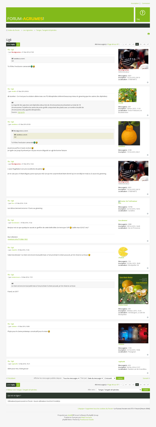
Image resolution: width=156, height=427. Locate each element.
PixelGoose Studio (87, 419)
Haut (147, 82)
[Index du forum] (26, 19)
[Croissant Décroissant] (114, 378)
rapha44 (14, 364)
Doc (13, 203)
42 (130, 44)
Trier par (83, 378)
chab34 (14, 250)
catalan (14, 326)
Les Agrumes (28, 30)
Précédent (11, 378)
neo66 (14, 91)
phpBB (70, 415)
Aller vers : (92, 390)
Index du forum (14, 30)
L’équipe (81, 408)
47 (148, 44)
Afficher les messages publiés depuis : (48, 378)
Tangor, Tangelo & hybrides (46, 30)
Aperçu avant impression (148, 34)
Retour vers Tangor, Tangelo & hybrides (22, 390)
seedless (15, 124)
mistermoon (16, 277)
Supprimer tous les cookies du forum (99, 408)
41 (126, 44)
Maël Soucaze (86, 417)
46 (144, 44)
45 (141, 44)
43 (133, 44)
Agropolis (21, 112)
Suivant (145, 378)
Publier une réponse (10, 44)
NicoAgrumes (16, 52)
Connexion (146, 3)
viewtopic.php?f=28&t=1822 (18, 239)
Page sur (113, 44)
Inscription (135, 3)
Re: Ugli (11, 50)
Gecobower (15, 223)
